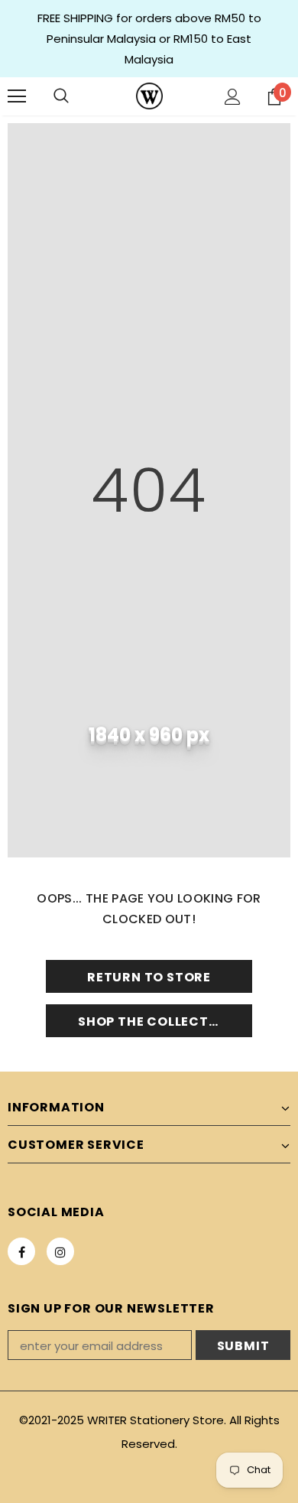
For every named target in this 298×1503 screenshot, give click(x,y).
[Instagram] (60, 1251)
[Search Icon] (61, 96)
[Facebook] (21, 1251)
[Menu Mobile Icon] (17, 96)
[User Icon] (233, 97)
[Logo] (149, 96)
